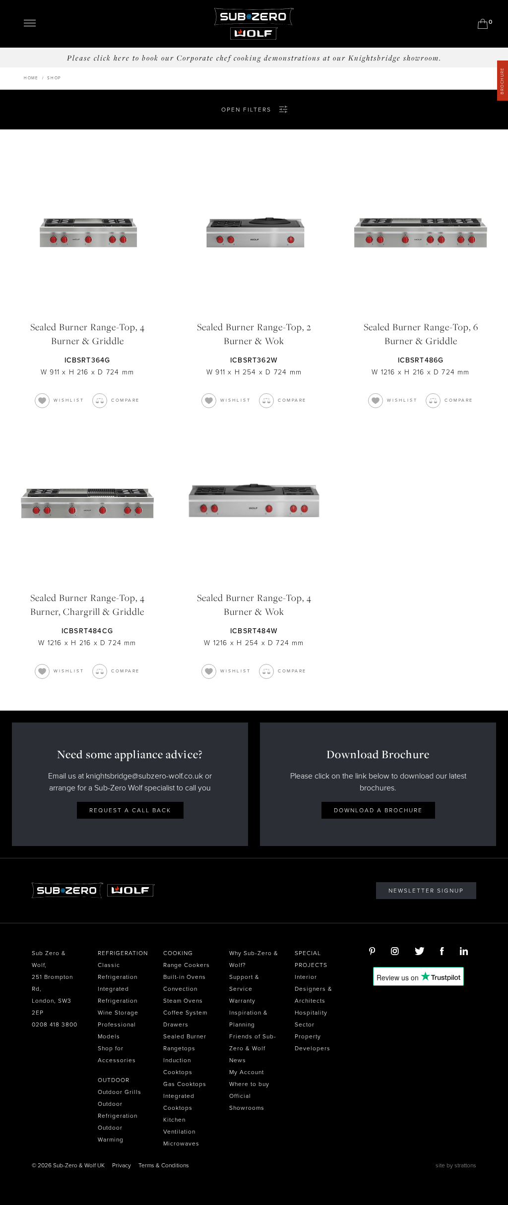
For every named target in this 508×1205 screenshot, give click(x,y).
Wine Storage (118, 1012)
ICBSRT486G (421, 360)
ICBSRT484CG (87, 631)
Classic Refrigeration (117, 971)
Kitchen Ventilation (179, 1125)
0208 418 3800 (54, 1024)
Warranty (242, 1000)
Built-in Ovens (184, 976)
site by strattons (456, 1165)
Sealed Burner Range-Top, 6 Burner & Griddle (421, 334)
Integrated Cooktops (178, 1101)
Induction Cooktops (177, 1066)
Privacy (121, 1165)
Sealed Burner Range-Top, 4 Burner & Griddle (87, 334)
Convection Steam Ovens (183, 994)
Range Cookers (186, 965)
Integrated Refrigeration (117, 994)
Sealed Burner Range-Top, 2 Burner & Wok (254, 334)
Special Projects (311, 959)
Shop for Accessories (117, 1054)
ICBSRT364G (87, 360)
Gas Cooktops (184, 1084)
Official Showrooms (246, 1101)
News (237, 1060)
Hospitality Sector (311, 1018)
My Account (246, 1072)
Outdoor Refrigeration (117, 1109)
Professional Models (117, 1030)
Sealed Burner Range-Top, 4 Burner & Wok (254, 604)
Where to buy (249, 1084)
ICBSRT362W (254, 360)
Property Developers (312, 1042)
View (87, 232)
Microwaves (181, 1143)
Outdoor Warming (111, 1133)
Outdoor (113, 1080)
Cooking (178, 953)
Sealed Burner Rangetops (184, 1042)
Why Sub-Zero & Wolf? (253, 959)
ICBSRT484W (254, 631)
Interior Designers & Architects (313, 988)
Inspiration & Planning (248, 1018)
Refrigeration (123, 953)
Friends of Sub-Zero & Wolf (252, 1042)
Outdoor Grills (119, 1091)
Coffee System (185, 1012)
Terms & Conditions (163, 1165)
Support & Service (244, 982)
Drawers (176, 1024)
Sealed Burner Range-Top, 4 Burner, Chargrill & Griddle (87, 604)
